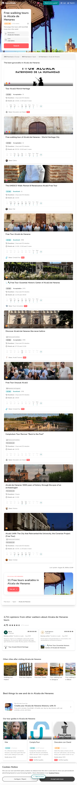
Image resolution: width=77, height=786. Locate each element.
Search (16, 46)
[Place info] (28, 23)
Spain (14, 602)
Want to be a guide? (51, 3)
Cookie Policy (54, 773)
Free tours (7, 602)
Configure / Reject (20, 779)
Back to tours (39, 777)
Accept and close (57, 779)
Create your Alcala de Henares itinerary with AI (35, 705)
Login (64, 3)
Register (72, 3)
